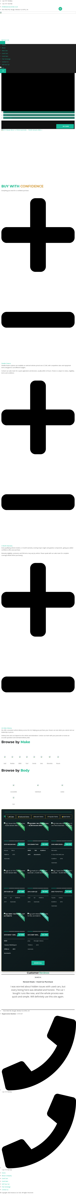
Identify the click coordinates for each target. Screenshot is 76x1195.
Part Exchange (6, 59)
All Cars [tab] (11, 817)
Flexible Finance (6, 363)
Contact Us (5, 62)
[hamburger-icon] (2, 42)
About (3, 48)
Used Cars (5, 53)
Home (4, 45)
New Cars (5, 50)
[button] (38, 278)
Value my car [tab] (7, 118)
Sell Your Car (5, 64)
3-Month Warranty (6, 546)
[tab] (66, 817)
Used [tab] (5, 115)
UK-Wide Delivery (6, 728)
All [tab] (4, 112)
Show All (38, 963)
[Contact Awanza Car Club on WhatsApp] (60, 9)
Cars (66, 126)
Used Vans (5, 56)
